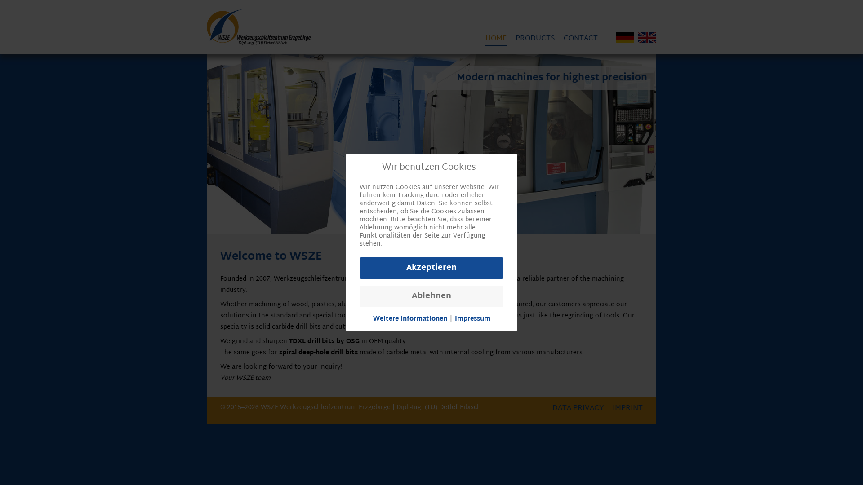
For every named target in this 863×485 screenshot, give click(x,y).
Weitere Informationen (410, 319)
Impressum (472, 319)
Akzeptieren (431, 267)
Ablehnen (431, 296)
